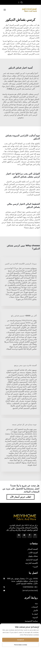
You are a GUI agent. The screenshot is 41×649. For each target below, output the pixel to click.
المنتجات (34, 607)
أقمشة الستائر (32, 549)
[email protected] (30, 590)
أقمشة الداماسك (32, 560)
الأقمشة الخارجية (31, 563)
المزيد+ (35, 567)
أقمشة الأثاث (33, 553)
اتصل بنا (35, 614)
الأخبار (35, 610)
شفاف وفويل (33, 556)
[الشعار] (29, 10)
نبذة (36, 603)
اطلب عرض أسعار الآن (20, 497)
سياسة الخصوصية (31, 621)
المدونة (35, 617)
